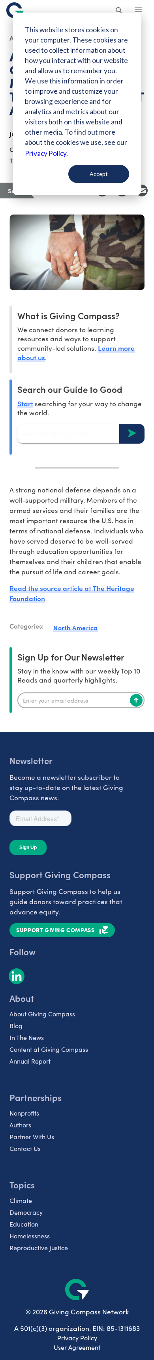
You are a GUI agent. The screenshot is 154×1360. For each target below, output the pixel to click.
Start (25, 403)
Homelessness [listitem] (29, 1236)
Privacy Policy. (46, 153)
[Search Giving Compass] (119, 11)
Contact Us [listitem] (25, 1148)
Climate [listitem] (20, 1200)
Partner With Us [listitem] (31, 1136)
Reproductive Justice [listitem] (38, 1247)
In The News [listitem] (26, 1037)
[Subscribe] (136, 700)
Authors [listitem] (20, 1125)
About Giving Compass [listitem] (42, 1014)
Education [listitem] (23, 1224)
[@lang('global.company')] (15, 10)
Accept (99, 173)
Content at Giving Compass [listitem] (48, 1049)
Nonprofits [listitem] (24, 1113)
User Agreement (77, 1347)
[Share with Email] (142, 190)
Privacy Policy (77, 1338)
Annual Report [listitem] (30, 1061)
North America (75, 627)
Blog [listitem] (16, 1025)
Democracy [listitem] (26, 1212)
